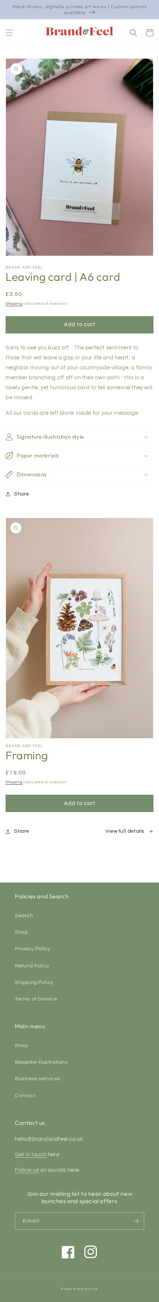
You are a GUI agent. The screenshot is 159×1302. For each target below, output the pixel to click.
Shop (21, 932)
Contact (25, 1095)
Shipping (14, 303)
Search (24, 915)
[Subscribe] (136, 1221)
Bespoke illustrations (41, 1062)
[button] (9, 33)
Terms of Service (36, 999)
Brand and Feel (85, 1289)
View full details (125, 831)
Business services (37, 1078)
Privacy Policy (32, 949)
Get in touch (30, 1154)
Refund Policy (32, 965)
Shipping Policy (34, 982)
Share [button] (21, 494)
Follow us (27, 1170)
